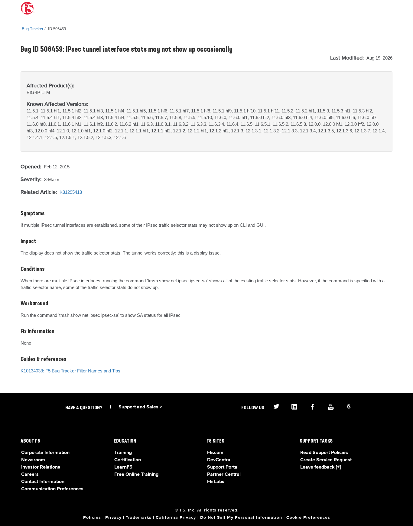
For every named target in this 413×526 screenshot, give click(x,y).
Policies (92, 517)
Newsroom (33, 460)
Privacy (113, 517)
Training (123, 452)
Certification (127, 460)
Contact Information (42, 481)
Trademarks (138, 517)
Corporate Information (45, 452)
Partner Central (224, 474)
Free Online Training (136, 474)
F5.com (215, 452)
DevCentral (219, 460)
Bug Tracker (32, 29)
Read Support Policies (324, 452)
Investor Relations (40, 467)
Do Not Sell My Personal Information (241, 517)
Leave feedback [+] (320, 467)
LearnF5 (123, 467)
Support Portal (223, 467)
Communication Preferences (52, 489)
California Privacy (176, 517)
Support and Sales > (140, 407)
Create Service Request (326, 460)
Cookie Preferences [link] (308, 517)
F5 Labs (215, 481)
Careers (30, 474)
